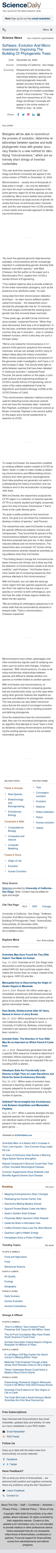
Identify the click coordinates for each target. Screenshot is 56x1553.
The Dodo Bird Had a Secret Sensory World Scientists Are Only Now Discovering (27, 1399)
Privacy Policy (10, 1509)
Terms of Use (46, 1509)
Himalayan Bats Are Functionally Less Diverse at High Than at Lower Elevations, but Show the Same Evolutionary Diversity (28, 1073)
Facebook (12, 1459)
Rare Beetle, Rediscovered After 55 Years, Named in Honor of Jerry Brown (25, 1012)
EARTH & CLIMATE (10, 1271)
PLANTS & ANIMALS (11, 1251)
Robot (39, 817)
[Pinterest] (28, 114)
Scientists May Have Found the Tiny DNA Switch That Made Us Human (25, 956)
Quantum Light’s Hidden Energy (21, 1232)
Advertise (47, 1504)
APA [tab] (34, 906)
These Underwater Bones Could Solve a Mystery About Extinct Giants (25, 1371)
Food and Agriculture (15, 1257)
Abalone (40, 806)
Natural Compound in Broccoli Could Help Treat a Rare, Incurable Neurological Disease (27, 1165)
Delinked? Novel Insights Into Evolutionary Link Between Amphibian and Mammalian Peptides (26, 1105)
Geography (10, 1286)
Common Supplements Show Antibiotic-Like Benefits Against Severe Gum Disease (25, 1173)
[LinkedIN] (33, 114)
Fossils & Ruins (12, 854)
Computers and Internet (16, 837)
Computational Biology (16, 829)
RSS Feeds (13, 1436)
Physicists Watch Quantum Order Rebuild (26, 1218)
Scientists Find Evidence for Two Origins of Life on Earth (27, 1391)
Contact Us (13, 1495)
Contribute (33, 1504)
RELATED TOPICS (12, 780)
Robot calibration (45, 812)
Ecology (8, 1281)
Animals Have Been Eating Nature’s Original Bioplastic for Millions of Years (28, 1343)
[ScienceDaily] (21, 5)
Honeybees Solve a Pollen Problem (23, 1237)
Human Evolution (17, 871)
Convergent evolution (42, 794)
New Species (15, 794)
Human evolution (45, 822)
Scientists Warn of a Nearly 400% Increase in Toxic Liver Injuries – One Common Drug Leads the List (27, 1146)
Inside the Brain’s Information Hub (22, 1223)
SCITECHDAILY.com (23, 1135)
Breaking (7, 1186)
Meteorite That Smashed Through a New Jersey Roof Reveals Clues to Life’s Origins (27, 1363)
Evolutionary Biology (14, 813)
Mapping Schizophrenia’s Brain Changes (26, 1194)
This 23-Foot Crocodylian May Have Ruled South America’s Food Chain (27, 1336)
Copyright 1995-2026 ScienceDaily (22, 1513)
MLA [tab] (24, 906)
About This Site (9, 1504)
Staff (22, 1504)
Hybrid (39, 828)
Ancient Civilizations (15, 1306)
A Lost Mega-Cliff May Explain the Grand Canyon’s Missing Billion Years (26, 1356)
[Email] (38, 114)
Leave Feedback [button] (15, 1490)
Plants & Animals (13, 788)
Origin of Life (15, 860)
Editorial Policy (29, 1509)
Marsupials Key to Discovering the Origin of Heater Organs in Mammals (26, 984)
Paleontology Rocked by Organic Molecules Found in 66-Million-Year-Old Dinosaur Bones (28, 1383)
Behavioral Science (14, 1266)
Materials (7, 888)
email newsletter (41, 18)
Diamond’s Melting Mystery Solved (22, 1203)
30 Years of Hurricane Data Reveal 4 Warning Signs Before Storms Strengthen (26, 1156)
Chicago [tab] (46, 906)
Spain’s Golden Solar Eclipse (20, 1213)
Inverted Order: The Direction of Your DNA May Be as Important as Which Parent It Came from (28, 1042)
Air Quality (10, 1276)
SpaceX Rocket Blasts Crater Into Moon (25, 1208)
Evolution (13, 866)
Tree (38, 787)
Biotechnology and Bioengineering (16, 803)
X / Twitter (12, 1464)
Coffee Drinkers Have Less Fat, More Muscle (28, 1228)
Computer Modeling (13, 846)
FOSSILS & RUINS (10, 1291)
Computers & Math (14, 821)
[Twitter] (23, 114)
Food (7, 1261)
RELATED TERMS (40, 780)
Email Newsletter (16, 1431)
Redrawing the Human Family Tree (22, 1199)
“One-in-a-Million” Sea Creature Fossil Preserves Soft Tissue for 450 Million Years (27, 1328)
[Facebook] (18, 114)
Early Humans (12, 1296)
